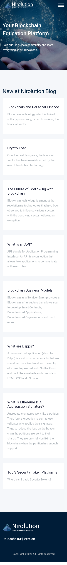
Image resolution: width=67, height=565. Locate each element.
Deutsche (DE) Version (19, 539)
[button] (60, 4)
